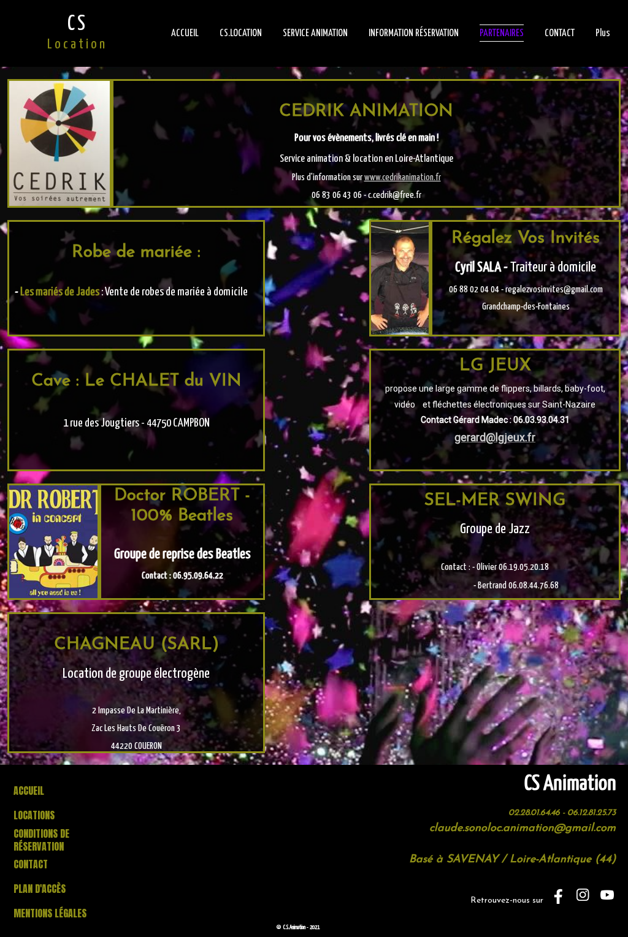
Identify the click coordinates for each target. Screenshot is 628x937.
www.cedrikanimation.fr (402, 177)
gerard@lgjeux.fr (494, 437)
